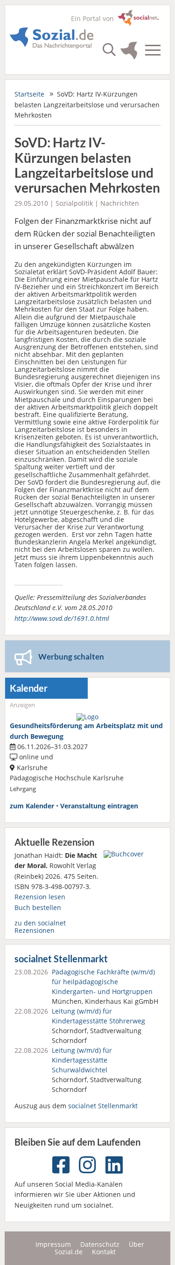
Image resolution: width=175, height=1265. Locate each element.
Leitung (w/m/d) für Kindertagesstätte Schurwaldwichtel (82, 1060)
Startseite (29, 94)
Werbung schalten (71, 656)
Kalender (29, 688)
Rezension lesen (39, 896)
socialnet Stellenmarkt (61, 958)
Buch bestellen (37, 907)
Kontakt (104, 1251)
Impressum (53, 1244)
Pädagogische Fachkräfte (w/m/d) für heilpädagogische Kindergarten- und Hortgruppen (103, 981)
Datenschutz (99, 1244)
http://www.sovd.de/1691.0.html (61, 618)
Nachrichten (119, 203)
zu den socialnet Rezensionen (40, 926)
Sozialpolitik (74, 203)
